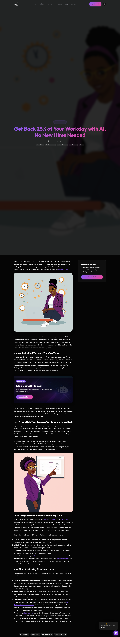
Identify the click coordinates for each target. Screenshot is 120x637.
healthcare (64, 519)
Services (50, 4)
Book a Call (95, 4)
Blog (66, 4)
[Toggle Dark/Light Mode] (104, 4)
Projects (59, 4)
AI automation (63, 269)
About (42, 4)
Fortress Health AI (50, 519)
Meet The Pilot (23, 397)
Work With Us (92, 277)
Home (35, 4)
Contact (73, 4)
